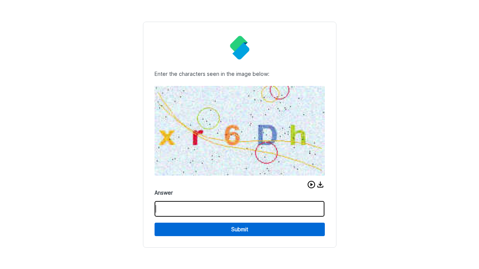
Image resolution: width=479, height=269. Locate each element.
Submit (239, 229)
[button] (311, 184)
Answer (164, 192)
